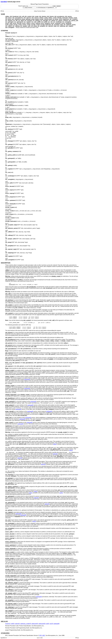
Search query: (22, 6)
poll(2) (55, 444)
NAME (3, 14)
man (54, 6)
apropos (58, 6)
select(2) (55, 453)
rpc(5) (51, 623)
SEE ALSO (4, 621)
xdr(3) (47, 623)
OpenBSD (4, 1)
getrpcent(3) (35, 623)
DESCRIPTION (5, 263)
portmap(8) (27, 379)
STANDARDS (5, 633)
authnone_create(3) (25, 623)
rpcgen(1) (7, 623)
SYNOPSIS (4, 30)
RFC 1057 (42, 635)
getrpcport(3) (42, 623)
